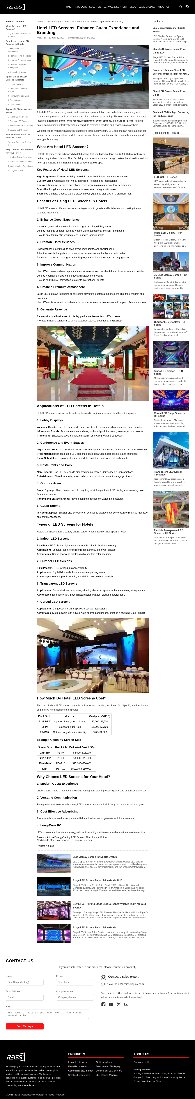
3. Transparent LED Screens (20, 126)
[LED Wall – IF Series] (171, 155)
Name (9, 976)
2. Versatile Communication (20, 161)
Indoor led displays (77, 1062)
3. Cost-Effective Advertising (20, 166)
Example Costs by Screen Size (19, 143)
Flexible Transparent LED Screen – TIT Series (168, 531)
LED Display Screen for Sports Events (95, 857)
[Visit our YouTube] (128, 1004)
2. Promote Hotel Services (19, 56)
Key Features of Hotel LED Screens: (19, 35)
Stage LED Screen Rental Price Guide (94, 927)
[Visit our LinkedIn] (112, 1004)
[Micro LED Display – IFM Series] (171, 211)
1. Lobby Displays (15, 84)
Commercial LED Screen (80, 1070)
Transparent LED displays (109, 1066)
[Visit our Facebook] (105, 1004)
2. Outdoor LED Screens (18, 121)
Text (8, 1006)
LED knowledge (53, 21)
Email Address (14, 991)
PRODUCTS (80, 7)
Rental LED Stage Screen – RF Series (169, 414)
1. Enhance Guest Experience (16, 50)
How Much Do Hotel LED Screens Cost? (18, 136)
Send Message (25, 1026)
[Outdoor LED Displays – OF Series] (171, 306)
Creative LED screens (79, 1075)
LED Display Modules (107, 1075)
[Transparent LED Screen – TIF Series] (171, 450)
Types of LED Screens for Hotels (19, 111)
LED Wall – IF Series (165, 177)
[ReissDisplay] (16, 7)
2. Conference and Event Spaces (19, 90)
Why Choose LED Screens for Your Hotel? (19, 151)
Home (40, 21)
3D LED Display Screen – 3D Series (170, 276)
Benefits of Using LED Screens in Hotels (17, 42)
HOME (67, 7)
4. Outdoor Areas (15, 100)
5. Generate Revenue (17, 72)
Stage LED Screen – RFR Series (168, 372)
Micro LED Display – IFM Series (168, 234)
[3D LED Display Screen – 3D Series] (171, 262)
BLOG (133, 7)
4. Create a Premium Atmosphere (17, 66)
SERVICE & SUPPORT (115, 7)
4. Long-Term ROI (15, 170)
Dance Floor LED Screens (109, 1070)
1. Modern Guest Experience (20, 157)
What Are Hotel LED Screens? (16, 27)
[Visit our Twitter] (120, 1004)
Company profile (141, 1062)
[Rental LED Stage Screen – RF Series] (171, 400)
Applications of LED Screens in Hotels (16, 78)
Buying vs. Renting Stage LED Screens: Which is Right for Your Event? (109, 906)
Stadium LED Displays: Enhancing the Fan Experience (171, 114)
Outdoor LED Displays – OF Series (170, 323)
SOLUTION (95, 7)
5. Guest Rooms (15, 105)
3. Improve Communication (19, 60)
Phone (59, 976)
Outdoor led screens (106, 1062)
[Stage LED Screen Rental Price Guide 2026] (54, 886)
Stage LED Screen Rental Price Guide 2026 (97, 880)
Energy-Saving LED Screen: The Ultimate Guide (80, 837)
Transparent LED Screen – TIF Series (169, 473)
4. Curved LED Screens (18, 130)
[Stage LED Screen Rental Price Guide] (54, 933)
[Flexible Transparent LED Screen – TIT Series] (171, 509)
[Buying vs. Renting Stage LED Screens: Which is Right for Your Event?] (54, 910)
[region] (93, 724)
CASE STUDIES (147, 7)
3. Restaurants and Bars (18, 96)
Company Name (64, 991)
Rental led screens (77, 1066)
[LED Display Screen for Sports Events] (54, 863)
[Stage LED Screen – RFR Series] (171, 354)
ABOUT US (164, 7)
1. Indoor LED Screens (18, 117)
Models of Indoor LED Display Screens (71, 840)
